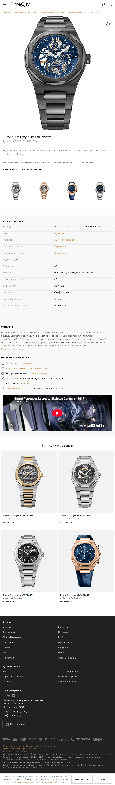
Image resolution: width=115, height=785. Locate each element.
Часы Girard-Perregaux (45, 13)
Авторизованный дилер (20, 363)
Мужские (59, 233)
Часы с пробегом (68, 657)
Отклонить (82, 779)
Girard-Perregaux (12, 637)
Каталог (7, 622)
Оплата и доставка (69, 671)
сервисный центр (36, 373)
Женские (63, 627)
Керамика (60, 246)
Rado (61, 652)
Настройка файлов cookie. (14, 751)
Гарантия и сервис (13, 676)
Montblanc (8, 657)
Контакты (8, 681)
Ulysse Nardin (65, 642)
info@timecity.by (11, 715)
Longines (63, 647)
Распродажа (9, 632)
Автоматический (64, 239)
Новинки (63, 632)
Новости (7, 671)
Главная (7, 13)
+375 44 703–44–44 (14, 712)
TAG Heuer (8, 642)
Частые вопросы (67, 681)
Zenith (6, 647)
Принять (103, 779)
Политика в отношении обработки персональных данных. (29, 746)
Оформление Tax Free (19, 388)
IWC (60, 637)
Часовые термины (68, 676)
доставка (25, 383)
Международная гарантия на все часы (28, 368)
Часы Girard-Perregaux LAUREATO (80, 13)
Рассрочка (12, 378)
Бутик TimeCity (11, 666)
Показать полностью (13, 349)
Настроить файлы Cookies (51, 782)
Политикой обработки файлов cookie (20, 782)
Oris (4, 652)
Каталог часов (22, 13)
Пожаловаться (18, 724)
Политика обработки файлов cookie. (19, 749)
